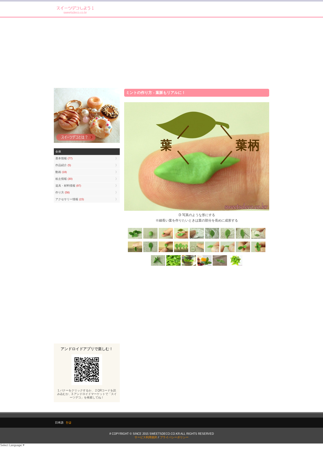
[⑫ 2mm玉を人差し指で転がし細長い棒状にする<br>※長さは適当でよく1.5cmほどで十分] (196, 251)
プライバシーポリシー (174, 437)
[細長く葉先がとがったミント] (204, 265)
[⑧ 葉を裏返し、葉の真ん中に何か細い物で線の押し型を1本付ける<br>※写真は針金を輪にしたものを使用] (258, 238)
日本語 (59, 422)
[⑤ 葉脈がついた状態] (212, 238)
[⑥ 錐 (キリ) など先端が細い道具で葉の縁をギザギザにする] (227, 238)
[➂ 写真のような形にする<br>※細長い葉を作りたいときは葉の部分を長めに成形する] (181, 238)
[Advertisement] (161, 53)
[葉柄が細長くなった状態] (150, 251)
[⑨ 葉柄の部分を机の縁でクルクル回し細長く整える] (135, 251)
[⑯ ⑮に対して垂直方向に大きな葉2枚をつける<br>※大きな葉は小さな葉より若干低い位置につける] (258, 251)
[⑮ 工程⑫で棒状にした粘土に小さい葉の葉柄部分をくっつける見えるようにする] (242, 251)
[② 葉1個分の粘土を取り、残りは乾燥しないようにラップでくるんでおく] (166, 238)
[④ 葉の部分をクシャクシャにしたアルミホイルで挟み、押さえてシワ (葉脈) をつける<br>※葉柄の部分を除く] (196, 238)
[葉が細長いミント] (189, 265)
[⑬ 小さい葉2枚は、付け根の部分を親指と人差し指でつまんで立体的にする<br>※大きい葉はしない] (212, 251)
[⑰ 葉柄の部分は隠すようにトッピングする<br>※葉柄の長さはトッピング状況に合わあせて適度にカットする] (158, 265)
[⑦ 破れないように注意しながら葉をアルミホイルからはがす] (242, 238)
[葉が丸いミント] (173, 265)
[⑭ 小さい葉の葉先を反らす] (227, 251)
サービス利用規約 (145, 437)
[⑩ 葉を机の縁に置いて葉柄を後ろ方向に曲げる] (166, 251)
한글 (68, 422)
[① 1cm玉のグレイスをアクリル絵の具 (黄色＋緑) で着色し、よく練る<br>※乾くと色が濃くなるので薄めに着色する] (150, 238)
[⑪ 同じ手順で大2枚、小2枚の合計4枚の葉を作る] (181, 251)
